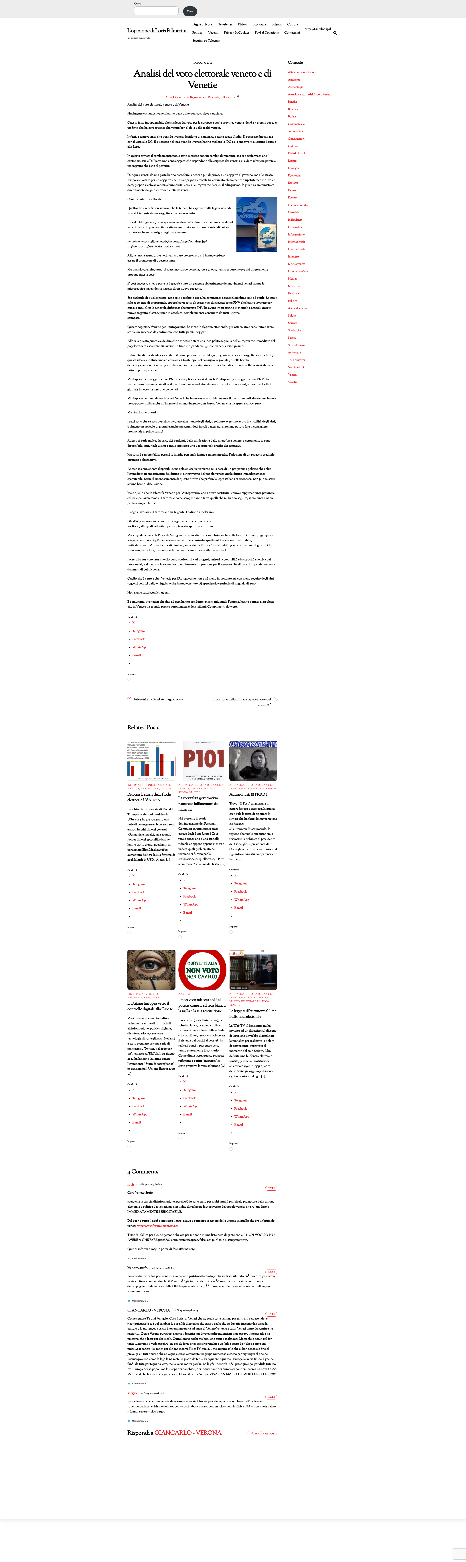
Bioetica (293, 109)
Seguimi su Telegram (206, 41)
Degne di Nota (202, 24)
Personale (213, 97)
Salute (292, 316)
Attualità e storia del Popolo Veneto (186, 97)
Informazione (137, 785)
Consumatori (296, 139)
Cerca (137, 4)
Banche (292, 102)
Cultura (292, 24)
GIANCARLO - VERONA (188, 1433)
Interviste (293, 257)
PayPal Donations (267, 33)
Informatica (295, 227)
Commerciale (296, 124)
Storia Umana (296, 345)
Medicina (294, 286)
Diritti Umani (136, 994)
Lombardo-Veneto (299, 272)
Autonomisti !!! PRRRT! (248, 794)
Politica (197, 33)
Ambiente (294, 80)
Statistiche (294, 331)
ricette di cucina (297, 308)
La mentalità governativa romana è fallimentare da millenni (198, 803)
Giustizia (293, 212)
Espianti (293, 183)
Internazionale (159, 785)
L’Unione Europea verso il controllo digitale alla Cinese (150, 1006)
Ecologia (293, 168)
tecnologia (294, 353)
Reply (271, 1188)
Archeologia (295, 87)
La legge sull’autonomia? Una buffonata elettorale (252, 1014)
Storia (183, 792)
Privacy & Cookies (236, 33)
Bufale (292, 117)
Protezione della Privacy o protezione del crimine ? (241, 702)
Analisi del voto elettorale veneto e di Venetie (202, 80)
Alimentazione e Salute (302, 72)
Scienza (277, 24)
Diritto (242, 24)
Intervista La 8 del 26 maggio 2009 (158, 699)
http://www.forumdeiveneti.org (157, 1226)
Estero (292, 190)
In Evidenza (295, 220)
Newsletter (225, 24)
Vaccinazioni (296, 367)
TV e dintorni (150, 788)
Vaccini (213, 33)
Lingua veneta (296, 264)
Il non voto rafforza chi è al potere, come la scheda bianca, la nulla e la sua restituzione (202, 1005)
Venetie (194, 792)
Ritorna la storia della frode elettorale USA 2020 (149, 797)
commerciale (295, 131)
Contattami (292, 33)
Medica (292, 279)
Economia (259, 24)
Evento (292, 198)
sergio (132, 1393)
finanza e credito (298, 205)
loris (131, 1184)
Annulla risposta (263, 1434)
